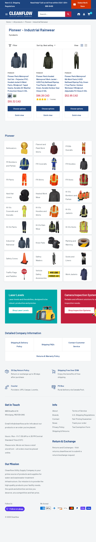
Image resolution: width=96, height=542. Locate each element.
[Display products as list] (86, 45)
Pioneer (11, 73)
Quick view (19, 115)
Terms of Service (79, 411)
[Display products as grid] (82, 45)
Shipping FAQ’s (48, 344)
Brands (55, 415)
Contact (55, 419)
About (55, 411)
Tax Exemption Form (81, 427)
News (54, 423)
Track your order (79, 423)
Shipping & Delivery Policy (19, 344)
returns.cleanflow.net (62, 451)
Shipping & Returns (60, 431)
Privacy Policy (58, 427)
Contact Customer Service (76, 344)
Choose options (19, 109)
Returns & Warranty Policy (48, 356)
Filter (15, 45)
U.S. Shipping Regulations (81, 415)
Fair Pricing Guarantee (81, 419)
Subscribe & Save (80, 4)
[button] (89, 14)
